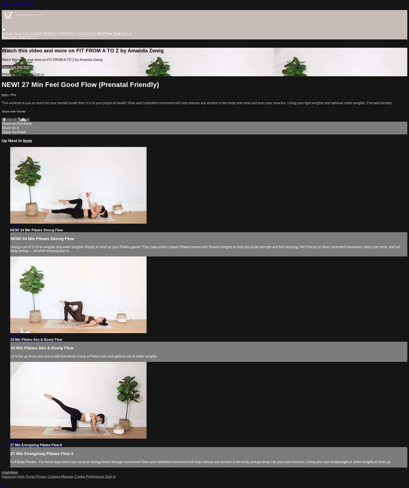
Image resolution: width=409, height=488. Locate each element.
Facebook (10, 119)
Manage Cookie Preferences (83, 476)
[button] (4, 29)
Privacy (42, 476)
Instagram (9, 476)
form (5, 94)
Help (21, 476)
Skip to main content (17, 3)
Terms (31, 476)
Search (20, 33)
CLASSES (34, 33)
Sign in (126, 33)
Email (25, 119)
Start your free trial (15, 67)
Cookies (54, 476)
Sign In (31, 37)
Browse (8, 33)
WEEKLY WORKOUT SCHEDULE (69, 33)
